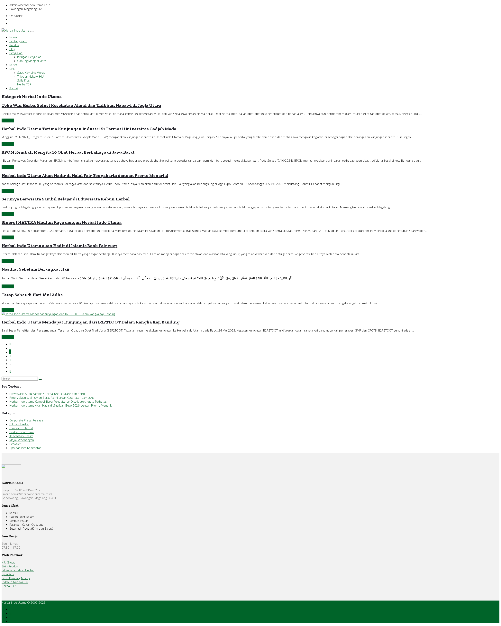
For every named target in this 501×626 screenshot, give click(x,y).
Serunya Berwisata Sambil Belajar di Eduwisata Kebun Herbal (66, 199)
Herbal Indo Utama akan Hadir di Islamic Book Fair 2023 (59, 245)
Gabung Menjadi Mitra (31, 61)
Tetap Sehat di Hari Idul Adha (32, 294)
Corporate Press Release (26, 420)
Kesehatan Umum (21, 436)
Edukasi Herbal (19, 424)
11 (11, 368)
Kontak (13, 88)
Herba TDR (24, 84)
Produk (14, 45)
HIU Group (8, 562)
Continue (8, 120)
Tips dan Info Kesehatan (25, 448)
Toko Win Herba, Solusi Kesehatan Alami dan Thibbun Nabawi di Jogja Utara (81, 105)
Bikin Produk (10, 566)
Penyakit (15, 444)
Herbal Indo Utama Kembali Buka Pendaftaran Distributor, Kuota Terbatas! (58, 401)
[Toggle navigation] (31, 31)
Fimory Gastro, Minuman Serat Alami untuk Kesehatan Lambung (51, 398)
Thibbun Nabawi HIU (30, 76)
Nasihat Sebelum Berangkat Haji (35, 269)
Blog (12, 49)
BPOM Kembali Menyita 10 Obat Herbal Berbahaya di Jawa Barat (68, 152)
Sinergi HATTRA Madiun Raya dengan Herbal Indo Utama (62, 222)
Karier (13, 65)
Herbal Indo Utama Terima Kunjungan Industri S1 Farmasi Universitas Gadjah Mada (89, 128)
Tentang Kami (18, 41)
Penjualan (16, 53)
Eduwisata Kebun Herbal (18, 570)
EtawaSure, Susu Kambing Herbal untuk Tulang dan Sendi (47, 394)
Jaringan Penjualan (29, 57)
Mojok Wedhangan (21, 440)
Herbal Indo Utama (21, 432)
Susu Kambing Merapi (31, 72)
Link (11, 69)
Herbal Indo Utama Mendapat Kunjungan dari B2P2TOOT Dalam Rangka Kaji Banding (91, 322)
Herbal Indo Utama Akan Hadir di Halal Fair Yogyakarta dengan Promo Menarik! (85, 175)
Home (13, 37)
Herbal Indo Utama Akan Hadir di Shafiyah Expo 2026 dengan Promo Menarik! (60, 405)
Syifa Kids (23, 80)
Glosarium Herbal (21, 428)
